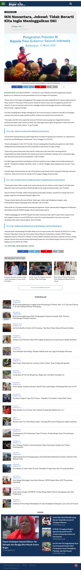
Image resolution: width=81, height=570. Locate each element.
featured (11, 246)
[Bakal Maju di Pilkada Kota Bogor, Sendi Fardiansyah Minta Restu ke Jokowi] (65, 274)
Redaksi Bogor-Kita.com (11, 565)
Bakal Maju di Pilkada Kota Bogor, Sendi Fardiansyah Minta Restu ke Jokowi (64, 279)
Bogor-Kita (17, 26)
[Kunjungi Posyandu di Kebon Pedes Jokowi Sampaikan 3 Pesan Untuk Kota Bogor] (15, 274)
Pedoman (32, 565)
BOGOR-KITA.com (11, 93)
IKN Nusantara (22, 246)
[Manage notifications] (76, 565)
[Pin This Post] (40, 86)
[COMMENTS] (64, 86)
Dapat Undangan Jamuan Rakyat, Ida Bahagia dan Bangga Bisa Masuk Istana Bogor (21, 544)
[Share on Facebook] (17, 86)
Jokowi (31, 246)
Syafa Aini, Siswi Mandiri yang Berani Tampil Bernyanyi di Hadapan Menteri (64, 519)
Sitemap (24, 565)
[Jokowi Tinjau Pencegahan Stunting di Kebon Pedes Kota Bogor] (40, 274)
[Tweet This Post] (28, 86)
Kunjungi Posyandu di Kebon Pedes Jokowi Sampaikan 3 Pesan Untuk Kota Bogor (15, 279)
